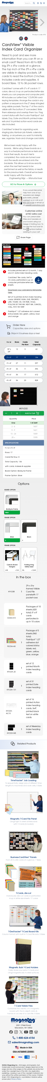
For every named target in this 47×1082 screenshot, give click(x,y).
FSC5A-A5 (11, 646)
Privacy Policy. (16, 1079)
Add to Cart (30, 413)
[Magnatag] (23, 1020)
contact (26, 200)
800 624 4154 (28, 203)
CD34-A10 (11, 618)
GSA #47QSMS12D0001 (23, 1051)
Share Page (26, 237)
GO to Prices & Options (21, 184)
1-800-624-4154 (25, 1037)
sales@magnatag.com (35, 205)
